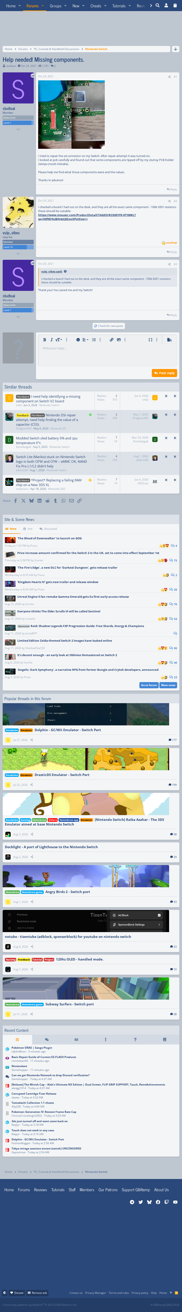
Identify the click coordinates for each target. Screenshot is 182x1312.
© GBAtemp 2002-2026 (164, 1305)
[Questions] (135, 1039)
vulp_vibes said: (51, 271)
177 (174, 740)
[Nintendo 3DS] (7, 1050)
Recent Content (16, 1030)
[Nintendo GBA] (7, 1059)
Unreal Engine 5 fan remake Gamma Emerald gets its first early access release (73, 597)
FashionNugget (21, 1143)
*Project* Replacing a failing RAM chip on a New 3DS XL (48, 482)
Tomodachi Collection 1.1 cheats (33, 1103)
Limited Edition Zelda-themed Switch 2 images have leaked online (64, 641)
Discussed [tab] (50, 529)
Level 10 (8, 247)
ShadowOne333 (35, 648)
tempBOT (31, 633)
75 (175, 560)
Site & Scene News (19, 519)
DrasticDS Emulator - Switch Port (62, 774)
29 (175, 857)
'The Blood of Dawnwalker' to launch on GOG (49, 538)
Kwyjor (16, 1125)
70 (175, 604)
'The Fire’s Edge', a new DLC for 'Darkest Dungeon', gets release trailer (67, 568)
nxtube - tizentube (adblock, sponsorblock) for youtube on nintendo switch (68, 936)
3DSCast (143, 483)
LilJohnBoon (19, 1051)
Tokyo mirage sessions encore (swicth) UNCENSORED (46, 1148)
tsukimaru (22, 489)
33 (175, 902)
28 (175, 1014)
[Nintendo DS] (7, 1105)
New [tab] (13, 529)
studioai (11, 66)
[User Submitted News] (76, 1039)
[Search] (157, 6)
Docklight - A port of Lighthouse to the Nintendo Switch (51, 847)
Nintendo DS (58, 428)
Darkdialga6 (23, 447)
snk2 (19, 405)
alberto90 (22, 470)
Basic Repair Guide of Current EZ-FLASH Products (44, 1057)
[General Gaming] (7, 1077)
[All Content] (17, 1039)
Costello (30, 619)
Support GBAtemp (136, 1189)
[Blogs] (164, 1039)
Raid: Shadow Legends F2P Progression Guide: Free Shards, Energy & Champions (81, 626)
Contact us (76, 1293)
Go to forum (149, 685)
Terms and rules (119, 1293)
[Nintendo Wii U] (7, 1068)
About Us (161, 1189)
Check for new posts (110, 326)
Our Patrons (108, 1189)
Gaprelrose (19, 1152)
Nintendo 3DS (56, 489)
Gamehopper (20, 1070)
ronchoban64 (20, 1061)
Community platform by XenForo (40, 1305)
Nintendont (19, 1066)
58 (175, 834)
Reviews (40, 1189)
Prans (34, 546)
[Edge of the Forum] (106, 1039)
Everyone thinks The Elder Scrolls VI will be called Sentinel (58, 611)
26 (175, 589)
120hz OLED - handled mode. (79, 959)
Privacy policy (140, 1293)
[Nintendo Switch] (7, 1086)
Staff (72, 1189)
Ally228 (16, 1106)
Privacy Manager (95, 1293)
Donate (19, 1293)
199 (174, 785)
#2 (175, 201)
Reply (173, 189)
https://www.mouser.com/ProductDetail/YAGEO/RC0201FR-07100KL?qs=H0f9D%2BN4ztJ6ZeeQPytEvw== (87, 217)
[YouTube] (134, 1305)
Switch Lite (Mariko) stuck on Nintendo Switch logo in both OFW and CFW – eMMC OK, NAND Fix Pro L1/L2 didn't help (51, 461)
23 (175, 677)
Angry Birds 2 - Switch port (68, 891)
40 (175, 663)
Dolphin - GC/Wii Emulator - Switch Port (68, 730)
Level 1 (7, 122)
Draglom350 (24, 428)
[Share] (169, 77)
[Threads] (47, 1039)
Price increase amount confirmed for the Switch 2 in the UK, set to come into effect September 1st (88, 553)
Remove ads (39, 1293)
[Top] (171, 1293)
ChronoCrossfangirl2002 (27, 1115)
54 (175, 619)
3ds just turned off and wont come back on (40, 1121)
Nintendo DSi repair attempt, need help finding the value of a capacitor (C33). (47, 420)
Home (9, 1189)
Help (154, 1293)
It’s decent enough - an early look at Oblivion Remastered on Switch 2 (67, 655)
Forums (24, 1189)
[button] (19, 5)
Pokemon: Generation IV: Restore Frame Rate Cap (44, 1112)
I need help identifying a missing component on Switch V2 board (48, 398)
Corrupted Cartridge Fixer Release (34, 1094)
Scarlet (38, 560)
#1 (175, 77)
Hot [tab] (30, 529)
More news (168, 685)
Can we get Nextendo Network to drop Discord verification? (51, 1075)
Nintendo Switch (49, 405)
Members (87, 1189)
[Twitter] (124, 1305)
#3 (175, 264)
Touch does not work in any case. (33, 1130)
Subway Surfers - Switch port (70, 1004)
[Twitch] (114, 1305)
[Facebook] (95, 1305)
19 (175, 969)
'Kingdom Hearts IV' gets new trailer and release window (57, 582)
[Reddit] (105, 1305)
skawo (15, 1097)
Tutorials (58, 1189)
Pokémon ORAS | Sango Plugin (32, 1048)
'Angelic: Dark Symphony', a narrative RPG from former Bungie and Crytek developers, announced (87, 670)
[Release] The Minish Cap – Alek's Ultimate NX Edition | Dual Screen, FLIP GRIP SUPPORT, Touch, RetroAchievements (88, 1084)
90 (175, 648)
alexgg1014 (19, 1088)
